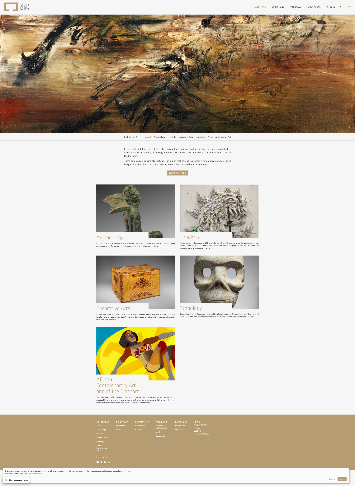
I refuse (332, 479)
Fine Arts (172, 137)
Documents (160, 436)
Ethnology (200, 137)
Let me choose (10, 479)
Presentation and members (161, 427)
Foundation (162, 422)
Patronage (295, 7)
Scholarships (180, 430)
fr (327, 7)
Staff (158, 432)
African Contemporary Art (219, 137)
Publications (314, 7)
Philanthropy (180, 426)
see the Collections (177, 173)
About (148, 137)
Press (197, 428)
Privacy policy (201, 434)
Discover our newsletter (18, 480)
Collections (259, 7)
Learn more (126, 471)
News (197, 422)
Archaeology (159, 137)
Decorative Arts (186, 137)
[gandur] (21, 7)
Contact (198, 431)
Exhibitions (278, 7)
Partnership (142, 422)
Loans (118, 430)
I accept (342, 479)
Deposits (138, 430)
